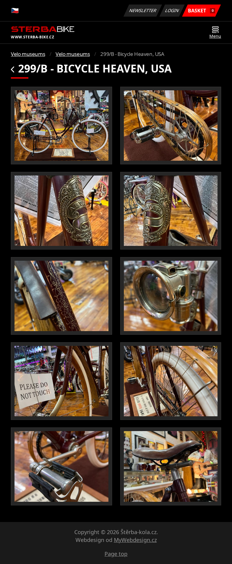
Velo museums (28, 53)
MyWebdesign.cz (135, 539)
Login (172, 10)
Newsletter (143, 10)
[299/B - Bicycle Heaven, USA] (61, 125)
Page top (116, 553)
